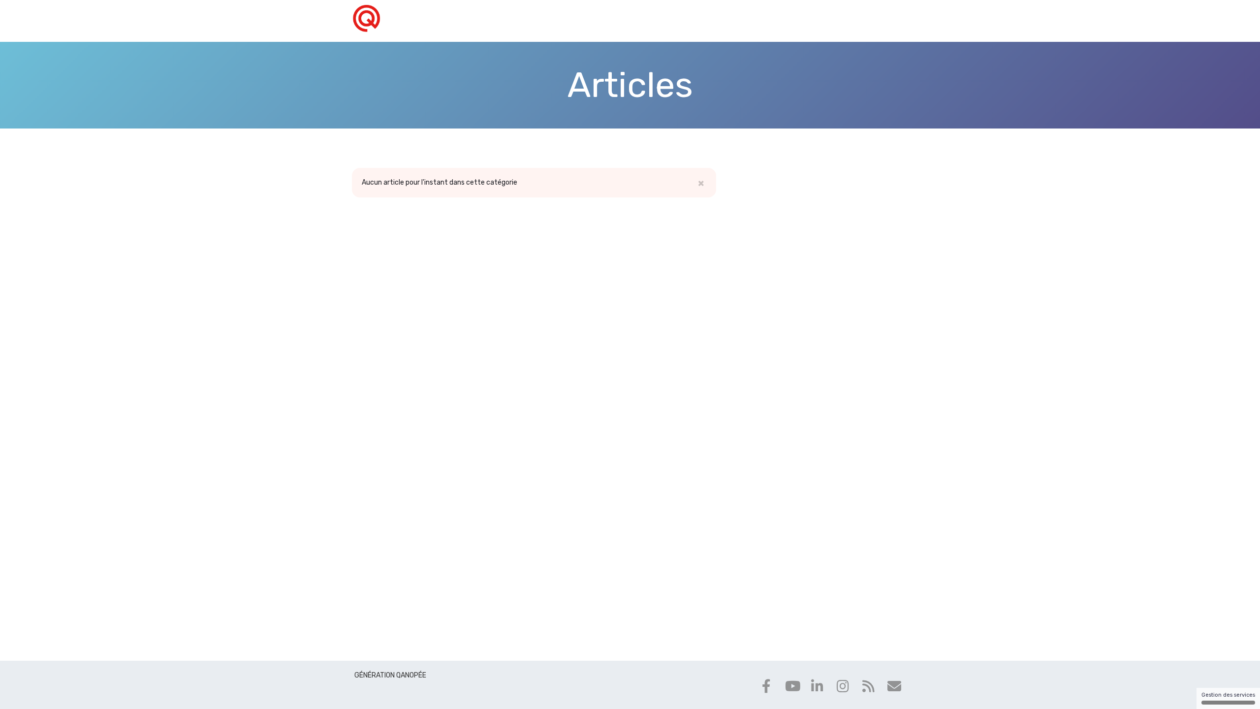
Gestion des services (1228, 695)
